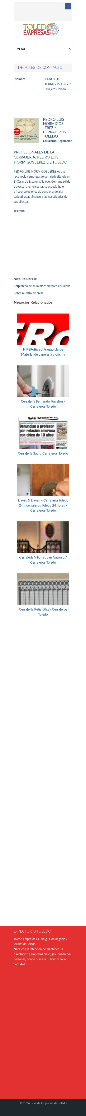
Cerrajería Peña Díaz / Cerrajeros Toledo (43, 612)
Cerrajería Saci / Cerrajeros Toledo (43, 453)
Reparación (65, 141)
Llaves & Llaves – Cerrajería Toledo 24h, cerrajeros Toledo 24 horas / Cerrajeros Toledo (43, 505)
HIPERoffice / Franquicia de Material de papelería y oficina (43, 352)
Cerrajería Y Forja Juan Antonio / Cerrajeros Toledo (43, 560)
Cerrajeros (49, 141)
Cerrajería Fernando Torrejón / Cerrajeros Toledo (43, 404)
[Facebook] (68, 6)
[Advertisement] (43, 246)
